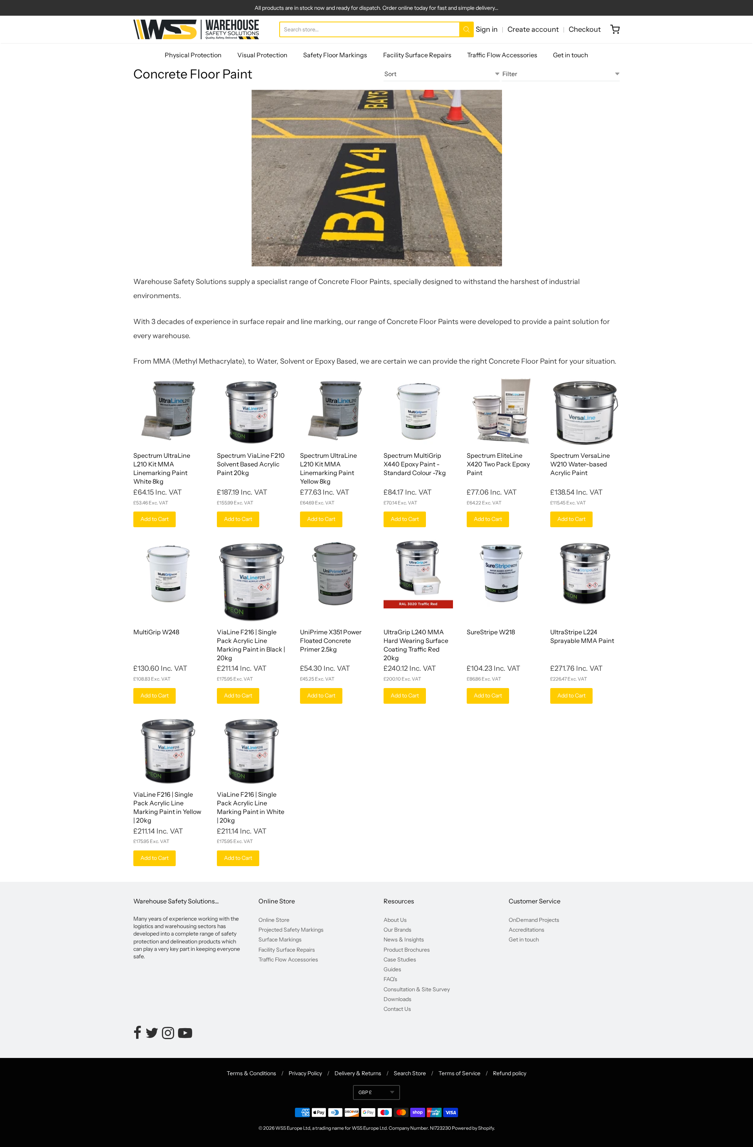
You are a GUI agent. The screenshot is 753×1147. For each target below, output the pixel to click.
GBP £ (365, 1092)
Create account (533, 29)
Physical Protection (193, 55)
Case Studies (400, 959)
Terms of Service (459, 1073)
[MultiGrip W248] (168, 573)
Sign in (487, 29)
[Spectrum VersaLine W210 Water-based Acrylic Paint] (585, 411)
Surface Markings (280, 939)
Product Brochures (407, 949)
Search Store (410, 1073)
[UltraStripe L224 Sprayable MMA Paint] (585, 573)
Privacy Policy (305, 1073)
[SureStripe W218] (501, 573)
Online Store (273, 919)
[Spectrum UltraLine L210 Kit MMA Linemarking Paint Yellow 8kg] (334, 411)
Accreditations (526, 929)
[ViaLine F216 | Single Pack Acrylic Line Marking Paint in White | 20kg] (251, 750)
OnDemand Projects (534, 919)
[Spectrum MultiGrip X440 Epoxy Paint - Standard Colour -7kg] (418, 411)
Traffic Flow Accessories (502, 55)
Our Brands (397, 929)
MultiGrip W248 (156, 632)
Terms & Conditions (251, 1073)
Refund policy (509, 1073)
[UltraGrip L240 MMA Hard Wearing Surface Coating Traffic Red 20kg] (418, 573)
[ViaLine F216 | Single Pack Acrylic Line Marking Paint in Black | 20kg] (251, 581)
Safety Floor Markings (335, 55)
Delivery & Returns (358, 1073)
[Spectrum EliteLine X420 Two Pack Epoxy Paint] (501, 411)
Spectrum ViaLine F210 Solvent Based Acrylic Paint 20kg (251, 464)
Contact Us (397, 1008)
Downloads (397, 999)
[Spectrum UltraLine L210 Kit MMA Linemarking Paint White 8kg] (168, 411)
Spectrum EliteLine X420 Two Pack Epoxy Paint (498, 464)
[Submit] (466, 29)
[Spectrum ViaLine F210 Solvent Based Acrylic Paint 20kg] (251, 411)
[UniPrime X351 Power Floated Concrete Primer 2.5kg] (334, 573)
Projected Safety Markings (291, 929)
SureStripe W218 (491, 632)
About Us (395, 919)
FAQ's (390, 979)
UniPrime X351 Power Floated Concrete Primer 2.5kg (331, 640)
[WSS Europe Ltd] (196, 29)
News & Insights (404, 939)
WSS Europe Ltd (292, 1128)
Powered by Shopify (473, 1128)
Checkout (585, 29)
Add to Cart (154, 519)
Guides (392, 969)
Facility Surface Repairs (417, 55)
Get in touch (570, 55)
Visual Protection (262, 55)
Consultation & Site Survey (417, 989)
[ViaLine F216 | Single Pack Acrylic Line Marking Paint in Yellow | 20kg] (168, 750)
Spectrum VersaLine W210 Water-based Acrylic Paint (580, 464)
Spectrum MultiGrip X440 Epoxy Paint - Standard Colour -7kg (415, 464)
